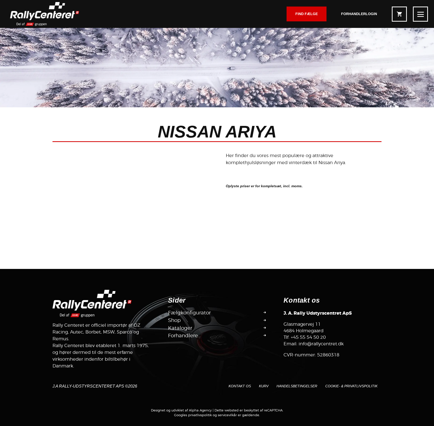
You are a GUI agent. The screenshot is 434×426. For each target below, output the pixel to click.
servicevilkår (227, 415)
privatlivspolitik (200, 415)
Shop (174, 320)
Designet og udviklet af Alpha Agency (181, 410)
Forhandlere (183, 335)
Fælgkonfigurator (189, 312)
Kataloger (180, 328)
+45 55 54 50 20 (308, 337)
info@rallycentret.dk (321, 343)
